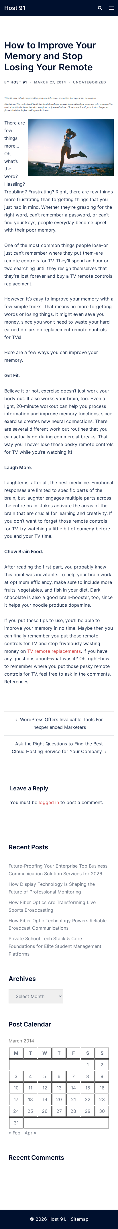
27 (59, 1111)
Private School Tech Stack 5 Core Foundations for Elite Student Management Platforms (55, 946)
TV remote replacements (54, 651)
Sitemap (79, 1219)
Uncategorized (89, 82)
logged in (49, 802)
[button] (99, 8)
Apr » (30, 1133)
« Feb (14, 1133)
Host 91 (14, 8)
